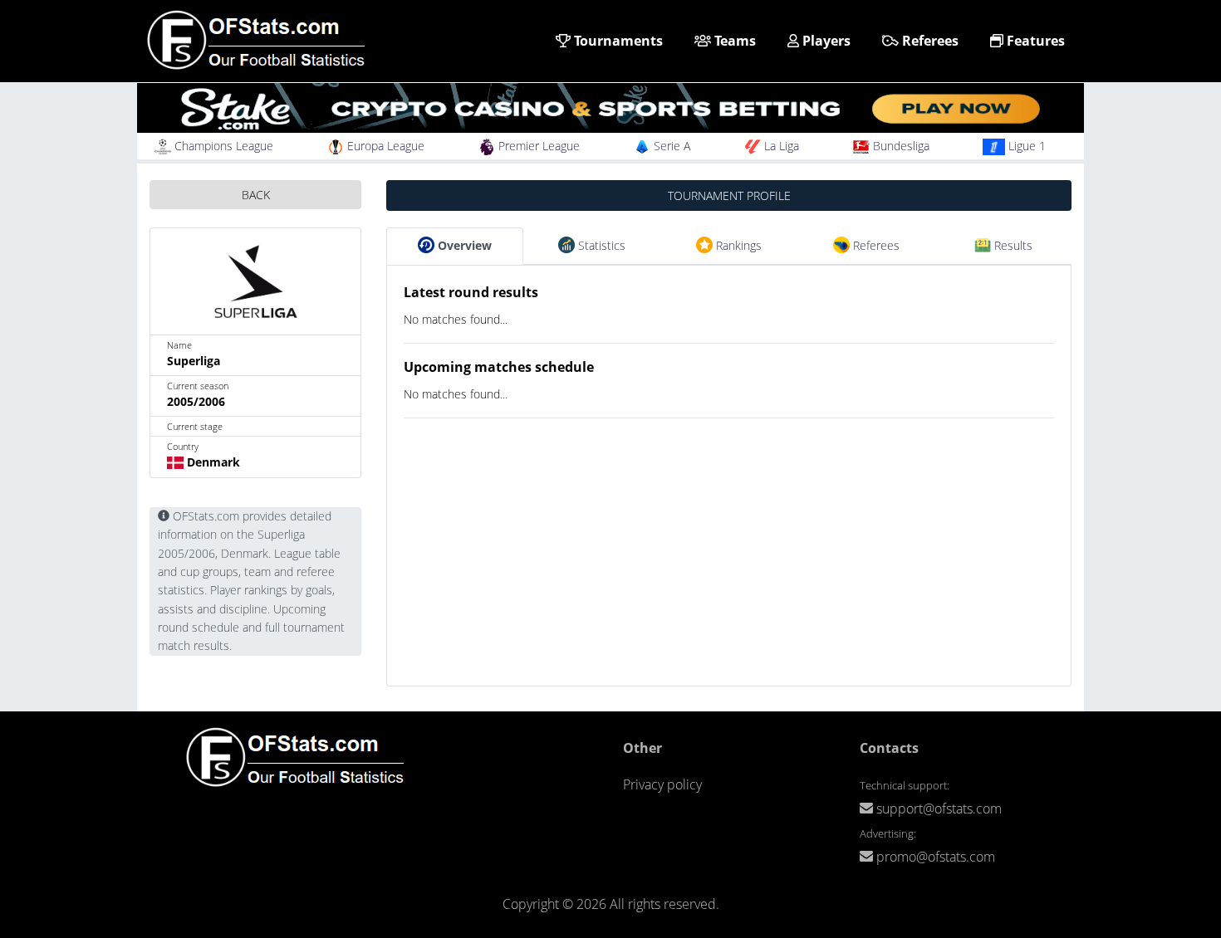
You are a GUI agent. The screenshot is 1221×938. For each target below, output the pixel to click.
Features (1034, 41)
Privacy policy (662, 784)
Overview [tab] (463, 245)
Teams (733, 41)
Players (825, 41)
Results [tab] (1011, 245)
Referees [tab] (875, 245)
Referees (929, 41)
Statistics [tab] (600, 245)
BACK (256, 195)
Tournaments (617, 41)
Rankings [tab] (737, 245)
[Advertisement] (729, 569)
